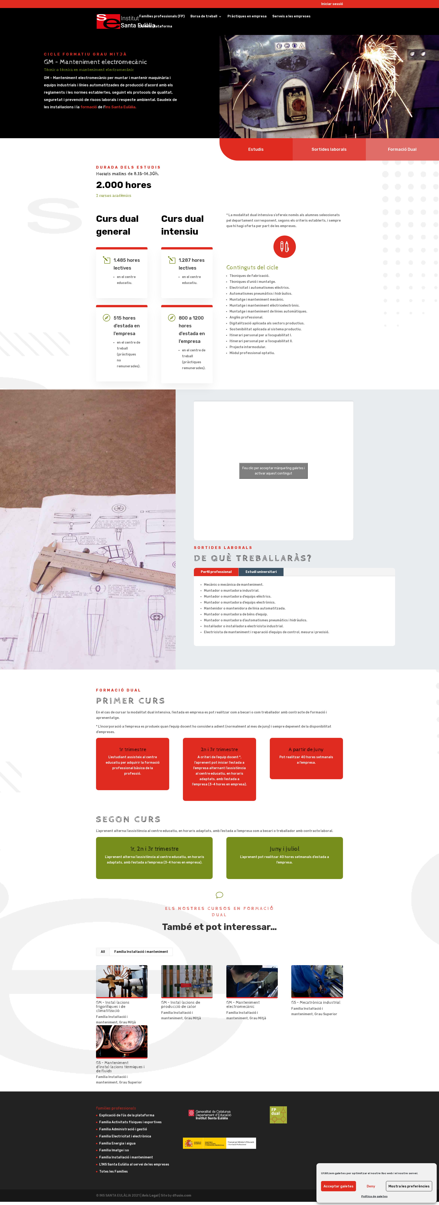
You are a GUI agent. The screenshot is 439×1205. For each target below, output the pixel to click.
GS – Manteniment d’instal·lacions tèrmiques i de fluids (120, 1066)
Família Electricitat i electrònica (125, 1136)
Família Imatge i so (114, 1150)
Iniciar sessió (332, 4)
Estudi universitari (261, 572)
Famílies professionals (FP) (162, 16)
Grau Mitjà (127, 1022)
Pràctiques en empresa (247, 16)
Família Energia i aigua (117, 1143)
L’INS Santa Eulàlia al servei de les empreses (134, 1164)
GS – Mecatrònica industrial (315, 1002)
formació (88, 107)
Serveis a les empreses (291, 16)
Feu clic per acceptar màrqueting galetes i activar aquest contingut (273, 470)
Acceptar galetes (338, 1186)
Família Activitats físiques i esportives (130, 1122)
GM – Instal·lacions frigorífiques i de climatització (112, 1006)
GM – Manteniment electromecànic (243, 1004)
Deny (371, 1186)
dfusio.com (181, 1195)
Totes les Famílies (113, 1171)
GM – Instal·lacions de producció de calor (180, 1004)
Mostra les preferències (409, 1186)
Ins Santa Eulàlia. (120, 107)
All (103, 952)
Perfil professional (216, 572)
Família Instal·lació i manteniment (141, 952)
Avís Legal (150, 1195)
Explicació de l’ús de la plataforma (126, 1115)
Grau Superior (325, 1014)
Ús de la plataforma (155, 26)
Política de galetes (374, 1196)
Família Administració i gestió (123, 1129)
